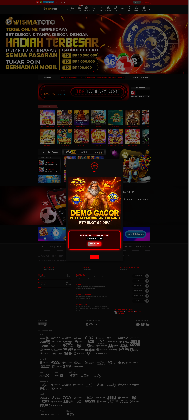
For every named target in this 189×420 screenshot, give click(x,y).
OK (94, 257)
